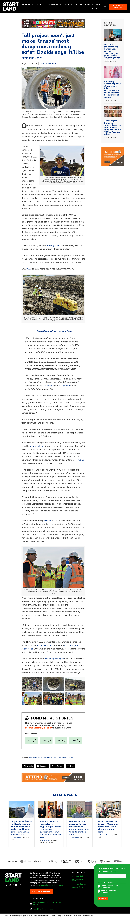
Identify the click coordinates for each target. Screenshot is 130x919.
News (25, 5)
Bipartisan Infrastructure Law (49, 757)
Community (54, 5)
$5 (29, 740)
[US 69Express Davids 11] (75, 684)
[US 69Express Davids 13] (75, 698)
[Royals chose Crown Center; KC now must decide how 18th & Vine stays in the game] (108, 809)
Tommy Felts (17, 837)
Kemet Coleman (105, 835)
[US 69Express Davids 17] (32, 698)
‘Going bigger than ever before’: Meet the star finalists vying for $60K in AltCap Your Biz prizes (112, 127)
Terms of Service (88, 915)
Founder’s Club (77, 876)
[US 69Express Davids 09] (53, 684)
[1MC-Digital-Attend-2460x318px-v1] (53, 777)
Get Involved (72, 5)
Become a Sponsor (79, 884)
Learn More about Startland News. (49, 885)
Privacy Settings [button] (57, 915)
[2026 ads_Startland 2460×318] (53, 23)
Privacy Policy (67, 915)
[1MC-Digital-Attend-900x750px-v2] (112, 148)
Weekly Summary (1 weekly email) (107, 891)
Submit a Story (92, 5)
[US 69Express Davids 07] (32, 684)
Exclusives (38, 5)
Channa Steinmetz (48, 63)
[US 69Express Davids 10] (53, 698)
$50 (74, 740)
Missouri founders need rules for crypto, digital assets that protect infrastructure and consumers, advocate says (50, 829)
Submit (102, 899)
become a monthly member (38, 728)
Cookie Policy (77, 915)
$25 (59, 740)
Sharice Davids (67, 757)
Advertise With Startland (77, 880)
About (95, 8)
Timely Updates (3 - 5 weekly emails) (108, 887)
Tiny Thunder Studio (44, 915)
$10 (44, 740)
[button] (29, 5)
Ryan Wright (46, 840)
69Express (33, 757)
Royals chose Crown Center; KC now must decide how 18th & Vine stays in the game (108, 826)
